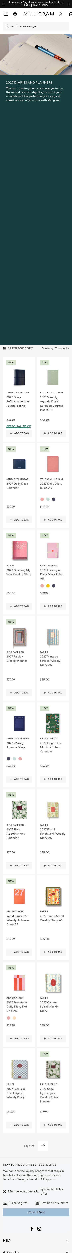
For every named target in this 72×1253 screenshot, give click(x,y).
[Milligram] (38, 14)
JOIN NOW (35, 1212)
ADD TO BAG (21, 433)
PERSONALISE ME (18, 426)
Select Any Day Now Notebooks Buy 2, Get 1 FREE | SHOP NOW (36, 4)
